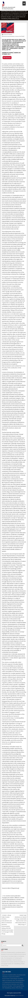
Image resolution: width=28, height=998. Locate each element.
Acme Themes (19, 995)
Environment (6, 36)
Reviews (12, 36)
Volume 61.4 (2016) (19, 36)
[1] (14, 129)
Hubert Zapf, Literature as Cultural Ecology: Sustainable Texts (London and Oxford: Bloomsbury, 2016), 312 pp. (20, 919)
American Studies (7, 34)
